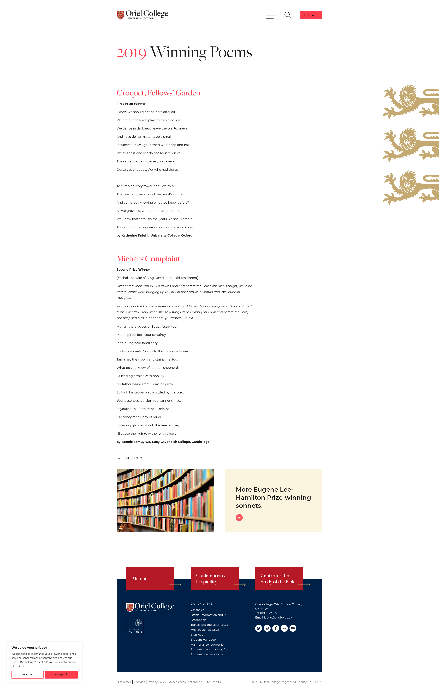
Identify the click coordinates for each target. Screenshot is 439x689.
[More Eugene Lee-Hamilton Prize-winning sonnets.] (165, 500)
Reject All (27, 674)
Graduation (198, 620)
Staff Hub (197, 634)
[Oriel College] (142, 15)
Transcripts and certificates (209, 624)
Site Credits (213, 682)
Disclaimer (124, 682)
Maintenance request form (209, 644)
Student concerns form (207, 654)
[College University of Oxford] (134, 626)
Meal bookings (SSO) (205, 629)
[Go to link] (275, 517)
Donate (311, 15)
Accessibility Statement (185, 682)
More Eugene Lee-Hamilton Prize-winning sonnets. (273, 498)
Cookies (139, 682)
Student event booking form (210, 649)
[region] (44, 662)
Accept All (61, 674)
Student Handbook (204, 639)
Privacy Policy (157, 682)
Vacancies (197, 610)
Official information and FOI (209, 615)
